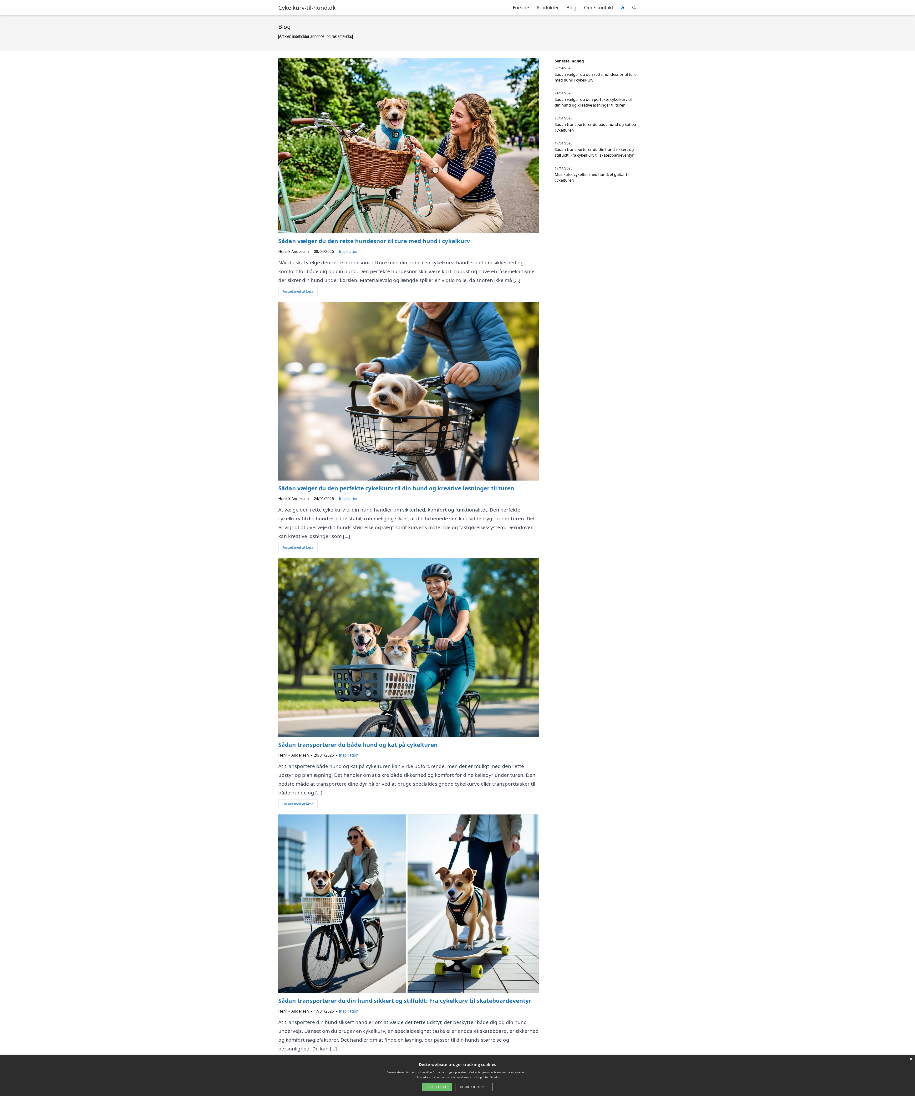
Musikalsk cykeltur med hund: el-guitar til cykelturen (592, 177)
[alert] (457, 1075)
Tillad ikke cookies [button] (474, 1087)
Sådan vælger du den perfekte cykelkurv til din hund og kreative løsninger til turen (593, 102)
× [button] (911, 1059)
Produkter (548, 7)
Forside (521, 7)
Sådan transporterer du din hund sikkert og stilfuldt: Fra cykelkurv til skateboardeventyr (594, 152)
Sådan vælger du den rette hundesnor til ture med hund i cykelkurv (595, 77)
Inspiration (349, 251)
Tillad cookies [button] (437, 1087)
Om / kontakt (598, 7)
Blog (571, 7)
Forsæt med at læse (298, 291)
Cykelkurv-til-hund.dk (307, 7)
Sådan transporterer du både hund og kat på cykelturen (595, 127)
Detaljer (495, 1077)
